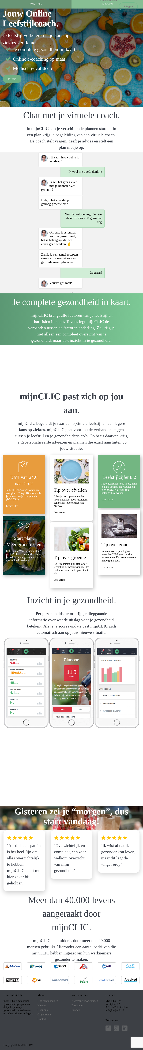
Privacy (76, 1009)
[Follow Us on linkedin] (124, 1029)
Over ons (42, 1009)
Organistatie (44, 1014)
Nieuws (41, 1005)
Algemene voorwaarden (85, 1000)
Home (103, 0)
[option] (26, 682)
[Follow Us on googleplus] (116, 1029)
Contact (41, 1019)
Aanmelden (111, 0)
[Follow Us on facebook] (108, 1029)
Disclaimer (77, 1005)
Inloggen (128, 6)
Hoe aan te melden (47, 1000)
